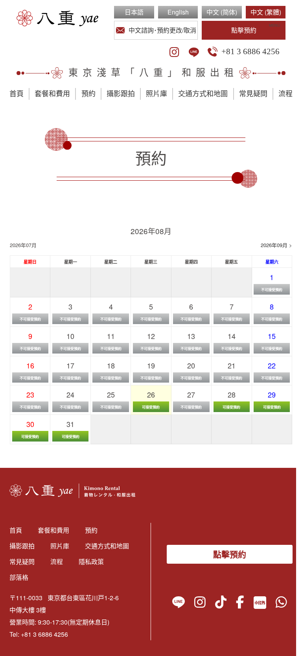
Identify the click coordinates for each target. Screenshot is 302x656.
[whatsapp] (281, 604)
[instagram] (174, 52)
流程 (285, 94)
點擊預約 (243, 30)
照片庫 (156, 94)
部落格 (18, 577)
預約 (88, 94)
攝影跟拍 (121, 94)
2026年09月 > (276, 244)
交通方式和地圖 (203, 94)
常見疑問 (253, 94)
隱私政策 (91, 561)
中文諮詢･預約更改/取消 (162, 30)
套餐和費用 (52, 94)
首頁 (16, 94)
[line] (194, 52)
